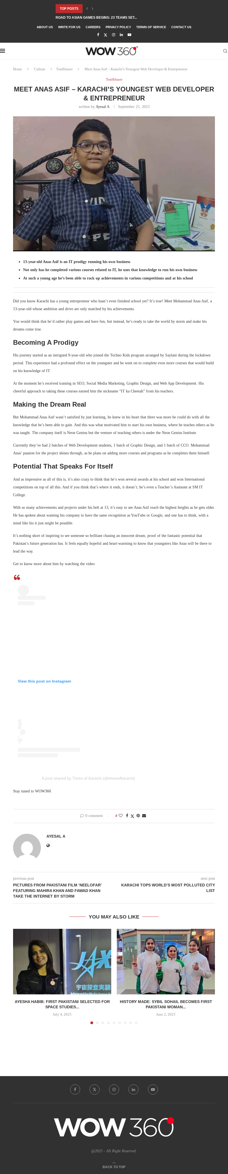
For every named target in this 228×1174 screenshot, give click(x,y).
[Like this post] (121, 816)
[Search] (225, 51)
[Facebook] (98, 35)
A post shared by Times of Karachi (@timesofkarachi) (88, 778)
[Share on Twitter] (132, 816)
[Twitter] (105, 35)
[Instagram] (113, 35)
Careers (93, 27)
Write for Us (69, 27)
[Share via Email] (144, 816)
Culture (39, 69)
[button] (87, 8)
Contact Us (181, 27)
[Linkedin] (121, 35)
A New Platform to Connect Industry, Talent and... (104, 19)
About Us (45, 27)
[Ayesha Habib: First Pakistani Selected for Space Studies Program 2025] (62, 961)
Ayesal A (102, 107)
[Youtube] (129, 35)
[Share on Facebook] (127, 816)
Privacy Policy (118, 27)
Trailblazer (64, 69)
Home (17, 69)
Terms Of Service (151, 27)
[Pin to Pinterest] (138, 816)
